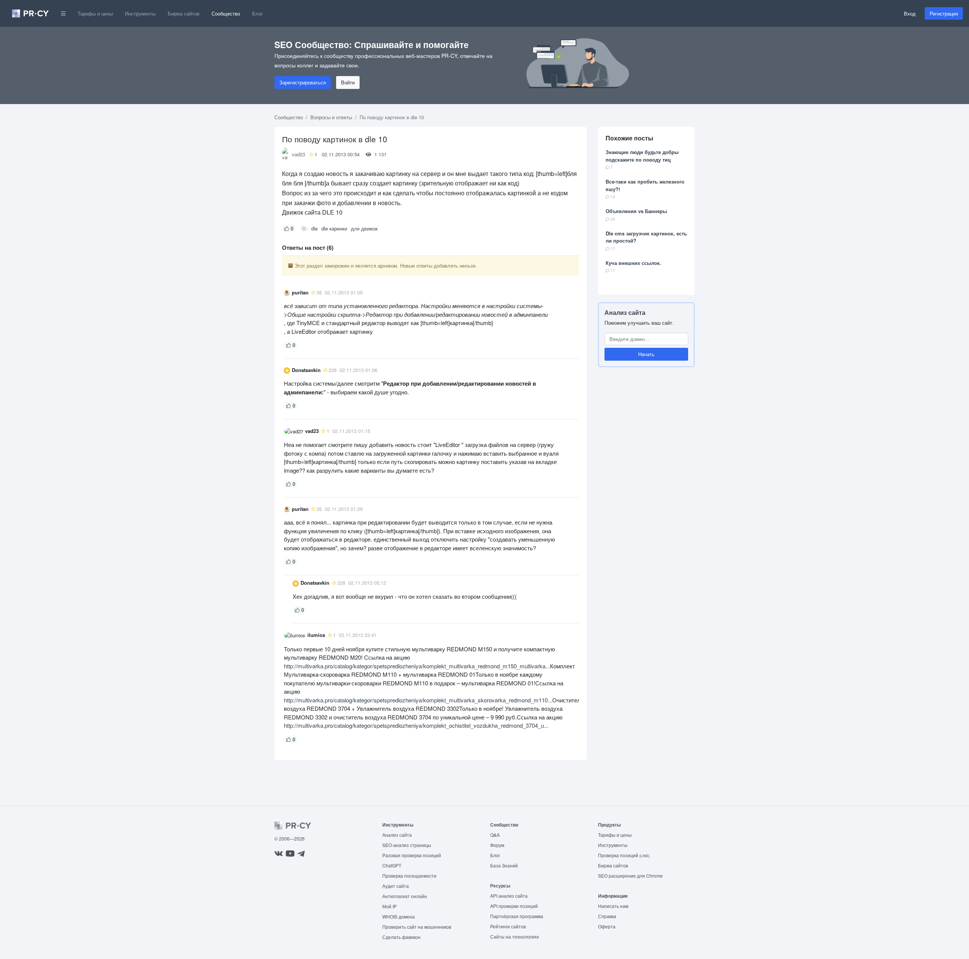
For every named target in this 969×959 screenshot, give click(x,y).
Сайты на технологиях (514, 936)
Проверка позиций (624, 855)
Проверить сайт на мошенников (416, 926)
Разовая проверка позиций (411, 855)
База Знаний (504, 865)
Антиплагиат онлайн (404, 896)
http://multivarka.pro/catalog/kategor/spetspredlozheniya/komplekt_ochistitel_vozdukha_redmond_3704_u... (416, 725)
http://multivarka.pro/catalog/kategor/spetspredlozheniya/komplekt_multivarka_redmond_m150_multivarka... (417, 666)
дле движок (364, 228)
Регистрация (944, 13)
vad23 (298, 154)
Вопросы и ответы (331, 117)
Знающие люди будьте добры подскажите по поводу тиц (642, 155)
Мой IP (389, 906)
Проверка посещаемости (409, 875)
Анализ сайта (624, 312)
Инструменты (140, 13)
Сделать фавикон (401, 937)
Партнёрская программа (516, 916)
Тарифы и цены (95, 13)
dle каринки (334, 228)
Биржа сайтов (183, 13)
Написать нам (613, 906)
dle (314, 228)
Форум (497, 845)
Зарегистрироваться (302, 82)
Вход (910, 13)
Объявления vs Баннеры (636, 211)
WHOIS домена (398, 916)
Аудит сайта (395, 886)
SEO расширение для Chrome (630, 875)
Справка (607, 916)
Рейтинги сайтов (508, 926)
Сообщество (226, 13)
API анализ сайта (509, 895)
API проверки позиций (514, 906)
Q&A (495, 834)
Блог (257, 13)
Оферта (606, 926)
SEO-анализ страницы (406, 845)
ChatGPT (391, 865)
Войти (348, 82)
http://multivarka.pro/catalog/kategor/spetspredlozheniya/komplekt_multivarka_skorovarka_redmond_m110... (418, 700)
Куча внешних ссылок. (633, 262)
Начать (646, 354)
